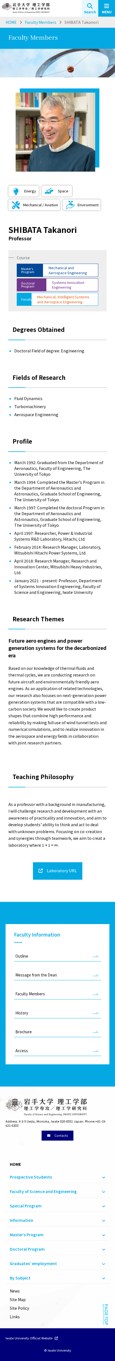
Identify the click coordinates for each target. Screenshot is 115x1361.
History (21, 1013)
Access (21, 1050)
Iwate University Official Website (29, 1338)
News (15, 1291)
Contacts (61, 1135)
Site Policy (19, 1308)
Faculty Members (30, 993)
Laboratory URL (61, 870)
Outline (21, 956)
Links (15, 1316)
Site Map (18, 1299)
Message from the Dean (36, 975)
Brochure (23, 1031)
